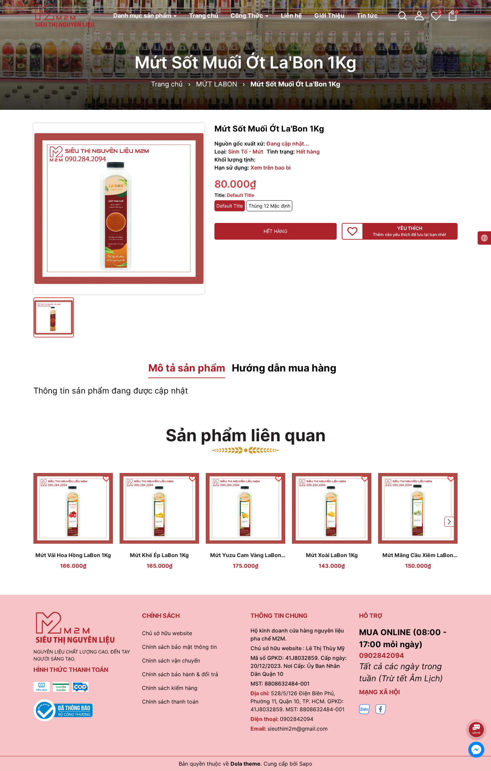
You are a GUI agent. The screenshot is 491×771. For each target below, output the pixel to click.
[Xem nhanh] (81, 541)
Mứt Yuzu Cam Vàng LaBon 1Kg (245, 555)
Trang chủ (203, 15)
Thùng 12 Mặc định (269, 206)
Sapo (305, 763)
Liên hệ (291, 15)
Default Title (229, 206)
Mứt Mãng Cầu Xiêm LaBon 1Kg (417, 555)
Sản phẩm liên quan (246, 435)
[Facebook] (380, 709)
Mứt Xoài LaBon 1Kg (332, 555)
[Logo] (64, 15)
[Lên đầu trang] (476, 711)
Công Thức (247, 15)
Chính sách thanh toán (170, 701)
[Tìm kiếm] (402, 16)
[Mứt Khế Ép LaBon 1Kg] (159, 508)
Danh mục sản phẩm (143, 15)
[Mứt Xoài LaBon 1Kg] (331, 508)
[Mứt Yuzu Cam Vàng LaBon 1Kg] (245, 508)
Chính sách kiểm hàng (169, 688)
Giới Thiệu (329, 15)
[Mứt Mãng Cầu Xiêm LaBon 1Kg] (418, 508)
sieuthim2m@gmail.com (298, 728)
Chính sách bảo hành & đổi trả (180, 674)
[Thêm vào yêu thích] (106, 478)
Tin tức (367, 15)
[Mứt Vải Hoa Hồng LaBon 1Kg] (73, 508)
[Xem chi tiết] (65, 541)
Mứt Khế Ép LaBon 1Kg (159, 555)
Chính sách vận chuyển (171, 660)
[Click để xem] (118, 208)
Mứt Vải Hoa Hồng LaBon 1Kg (73, 555)
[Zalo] (364, 709)
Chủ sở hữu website (167, 633)
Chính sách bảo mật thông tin (179, 647)
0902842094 (296, 719)
